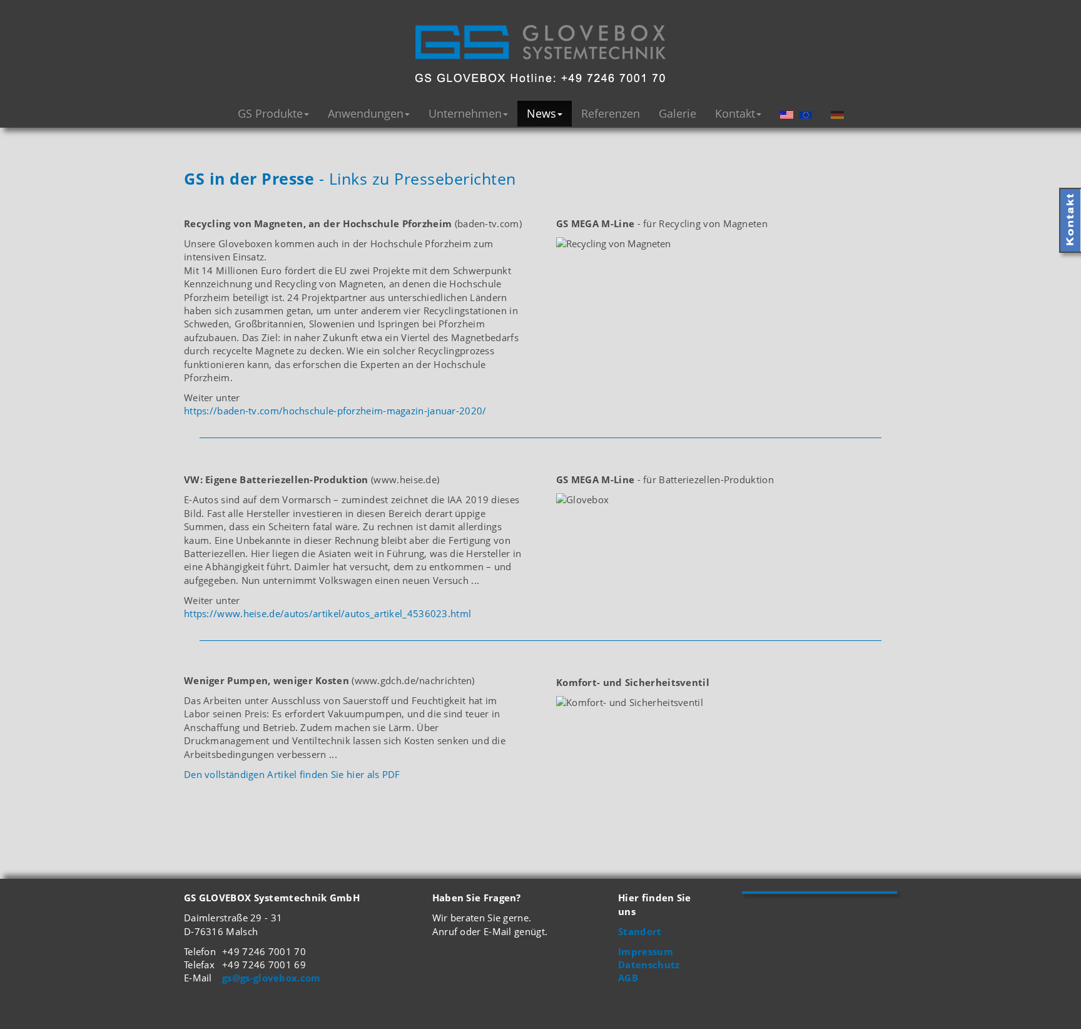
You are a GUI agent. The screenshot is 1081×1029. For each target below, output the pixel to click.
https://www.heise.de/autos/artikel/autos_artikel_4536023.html (327, 613)
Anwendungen (365, 113)
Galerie (677, 113)
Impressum (645, 951)
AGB (628, 977)
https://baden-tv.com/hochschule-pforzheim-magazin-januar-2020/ (335, 410)
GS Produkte (270, 113)
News (541, 113)
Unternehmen (465, 113)
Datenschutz (648, 964)
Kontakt (735, 113)
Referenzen (610, 113)
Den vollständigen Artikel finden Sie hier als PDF (292, 774)
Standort (639, 931)
